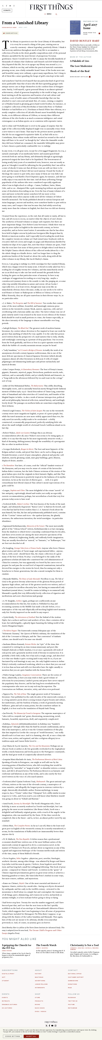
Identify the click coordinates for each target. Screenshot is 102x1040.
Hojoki (21, 883)
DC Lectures (7, 1008)
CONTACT (73, 970)
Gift (3, 977)
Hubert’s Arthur (23, 504)
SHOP (37, 994)
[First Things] (51, 7)
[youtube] (10, 6)
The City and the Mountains (39, 746)
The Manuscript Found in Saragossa (27, 713)
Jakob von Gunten (23, 433)
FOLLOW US (74, 994)
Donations (72, 984)
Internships (40, 987)
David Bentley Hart (9, 27)
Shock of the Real (79, 71)
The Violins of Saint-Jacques (32, 411)
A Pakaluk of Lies (79, 60)
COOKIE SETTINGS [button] (12, 1036)
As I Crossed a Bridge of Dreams (30, 350)
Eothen (19, 601)
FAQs (70, 987)
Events (5, 997)
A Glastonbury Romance (30, 369)
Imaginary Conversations (31, 675)
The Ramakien (8, 465)
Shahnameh (40, 781)
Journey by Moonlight (22, 803)
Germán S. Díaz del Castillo (80, 948)
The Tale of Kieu (20, 694)
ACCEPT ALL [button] (31, 1036)
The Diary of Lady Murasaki (29, 579)
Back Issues (40, 1008)
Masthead (39, 977)
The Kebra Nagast (10, 630)
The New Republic (22, 839)
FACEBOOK (72, 997)
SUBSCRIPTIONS (10, 970)
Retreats (6, 1001)
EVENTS (5, 994)
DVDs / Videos (40, 1011)
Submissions (73, 980)
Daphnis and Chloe (17, 490)
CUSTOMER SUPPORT (76, 977)
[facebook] (6, 6)
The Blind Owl (23, 328)
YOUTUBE (71, 1004)
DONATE (7, 10)
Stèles (18, 858)
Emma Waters (7, 950)
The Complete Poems (22, 826)
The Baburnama (37, 386)
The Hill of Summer (34, 303)
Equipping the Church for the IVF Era (16, 947)
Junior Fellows (41, 984)
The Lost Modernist (81, 66)
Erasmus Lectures (9, 1004)
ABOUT (38, 970)
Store (37, 997)
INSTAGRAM (72, 1008)
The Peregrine (17, 303)
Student (5, 980)
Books (37, 1004)
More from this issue (89, 33)
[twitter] (3, 6)
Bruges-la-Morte (27, 449)
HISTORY (38, 973)
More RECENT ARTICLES (79, 76)
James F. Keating (42, 948)
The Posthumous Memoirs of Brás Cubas (47, 759)
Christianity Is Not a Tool (84, 945)
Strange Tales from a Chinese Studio (27, 548)
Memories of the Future (35, 526)
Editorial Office (75, 973)
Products (39, 1001)
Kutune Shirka (30, 644)
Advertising (40, 980)
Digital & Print (8, 973)
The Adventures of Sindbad (25, 617)
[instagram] (14, 6)
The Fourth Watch (46, 945)
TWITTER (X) (72, 1001)
